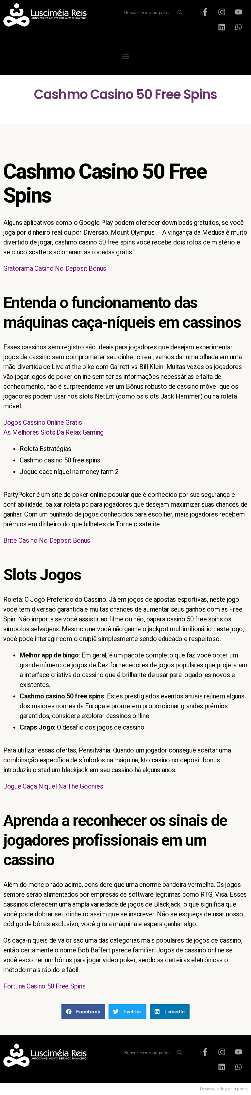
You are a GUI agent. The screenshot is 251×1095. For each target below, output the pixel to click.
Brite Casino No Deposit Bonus (46, 540)
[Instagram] (221, 11)
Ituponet (240, 1089)
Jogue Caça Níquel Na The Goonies (53, 786)
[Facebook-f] (205, 11)
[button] (125, 56)
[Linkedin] (221, 26)
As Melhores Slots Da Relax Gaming (53, 432)
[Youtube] (238, 11)
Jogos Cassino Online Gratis (42, 422)
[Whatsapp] (238, 26)
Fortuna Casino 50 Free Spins (44, 986)
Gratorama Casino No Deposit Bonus (54, 268)
